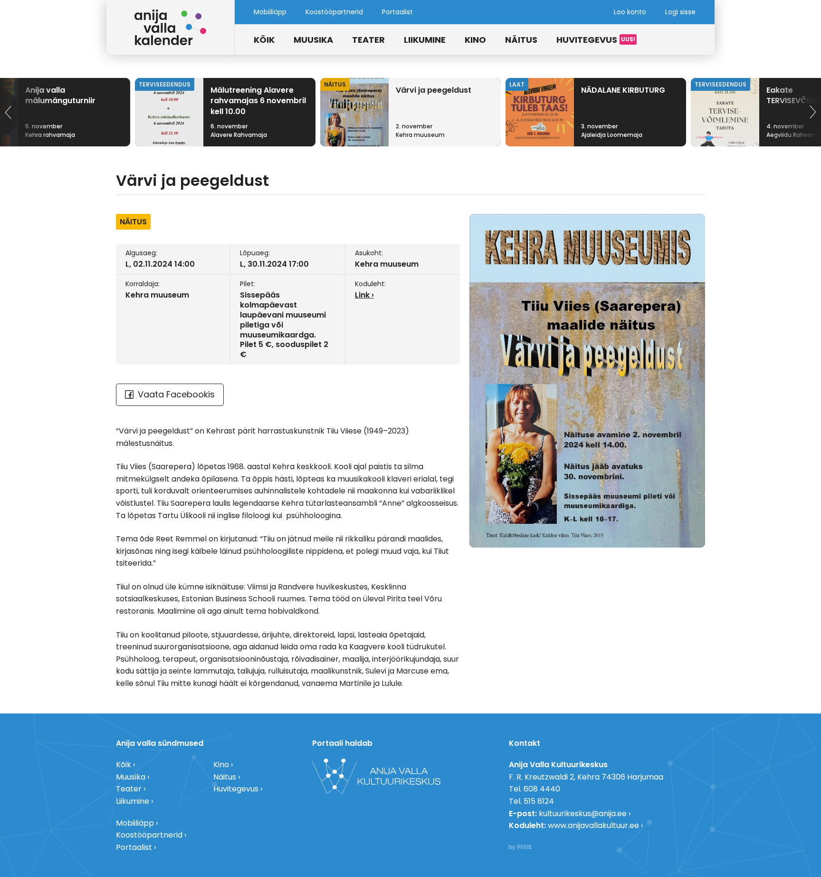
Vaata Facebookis (176, 394)
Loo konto (630, 12)
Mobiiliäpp (270, 12)
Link (362, 294)
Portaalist (397, 12)
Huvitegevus (586, 40)
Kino (475, 40)
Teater (368, 40)
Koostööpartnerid (334, 12)
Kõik (264, 40)
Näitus (521, 40)
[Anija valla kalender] (170, 27)
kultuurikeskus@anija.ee (583, 813)
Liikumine (425, 40)
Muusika (313, 40)
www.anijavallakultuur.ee (593, 825)
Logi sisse (680, 12)
